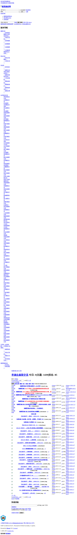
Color (14, 508)
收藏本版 (15, 370)
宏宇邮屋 (6, 119)
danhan (67, 407)
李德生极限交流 (26, 24)
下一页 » (14, 495)
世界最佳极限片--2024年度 (33, 386)
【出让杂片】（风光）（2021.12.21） (30, 466)
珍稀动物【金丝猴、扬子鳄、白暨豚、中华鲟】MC (30, 419)
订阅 (20, 370)
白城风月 (6, 205)
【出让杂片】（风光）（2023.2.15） (30, 416)
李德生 (16, 379)
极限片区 (3, 31)
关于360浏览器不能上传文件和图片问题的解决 (37, 401)
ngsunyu (54, 395)
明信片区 (3, 56)
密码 (2, 11)
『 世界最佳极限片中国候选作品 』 (7, 34)
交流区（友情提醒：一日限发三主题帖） (5, 346)
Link (20, 508)
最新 (21, 383)
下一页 (29, 380)
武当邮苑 (6, 103)
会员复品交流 (17, 24)
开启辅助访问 (4, 3)
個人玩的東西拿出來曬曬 (32, 411)
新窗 (13, 383)
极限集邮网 (8, 16)
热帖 (27, 383)
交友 (27, 22)
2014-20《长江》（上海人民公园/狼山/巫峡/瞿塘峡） (30, 428)
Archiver (10, 523)
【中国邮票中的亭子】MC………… (28, 475)
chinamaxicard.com (18, 523)
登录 (26, 509)
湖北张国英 (69, 388)
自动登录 (23, 10)
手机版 (6, 523)
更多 (33, 383)
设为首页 (3, 1)
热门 (24, 383)
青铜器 (5, 235)
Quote (22, 508)
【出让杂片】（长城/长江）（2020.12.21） (30, 434)
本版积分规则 (15, 512)
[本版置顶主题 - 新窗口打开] (14, 406)
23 (62, 411)
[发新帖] (17, 382)
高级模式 (14, 507)
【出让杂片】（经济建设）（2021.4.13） (30, 472)
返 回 (13, 382)
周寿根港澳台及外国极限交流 (7, 319)
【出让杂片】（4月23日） (29, 493)
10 (17, 380)
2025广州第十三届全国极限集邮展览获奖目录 (37, 388)
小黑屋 (2, 523)
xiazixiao (68, 404)
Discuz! (8, 528)
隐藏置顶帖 (23, 386)
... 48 (19, 380)
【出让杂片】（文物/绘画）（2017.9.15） (29, 454)
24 (62, 451)
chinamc (54, 385)
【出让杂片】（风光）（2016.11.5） (30, 481)
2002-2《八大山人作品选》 (30, 445)
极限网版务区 (4, 363)
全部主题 (16, 383)
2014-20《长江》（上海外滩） (29, 439)
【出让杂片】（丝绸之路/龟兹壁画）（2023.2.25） (30, 442)
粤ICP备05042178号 (29, 523)
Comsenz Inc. (10, 531)
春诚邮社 (6, 322)
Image (17, 508)
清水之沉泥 (69, 398)
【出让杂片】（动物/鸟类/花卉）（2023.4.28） (30, 463)
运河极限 (6, 152)
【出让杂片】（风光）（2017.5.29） (30, 484)
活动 (24, 22)
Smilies (29, 508)
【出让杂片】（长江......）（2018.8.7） (30, 431)
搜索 (16, 22)
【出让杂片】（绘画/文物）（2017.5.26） (29, 437)
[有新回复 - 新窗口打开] (12, 416)
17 (62, 478)
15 (62, 457)
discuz (30, 22)
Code (26, 508)
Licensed (15, 528)
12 (62, 434)
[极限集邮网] (6, 6)
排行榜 (7, 17)
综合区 (2, 65)
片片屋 (5, 265)
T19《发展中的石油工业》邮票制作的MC (30, 490)
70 (62, 395)
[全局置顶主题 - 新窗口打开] (14, 387)
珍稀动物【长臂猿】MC (30, 422)
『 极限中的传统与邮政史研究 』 (7, 71)
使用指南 (6, 19)
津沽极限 (6, 111)
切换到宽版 (11, 3)
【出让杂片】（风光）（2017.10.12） (29, 478)
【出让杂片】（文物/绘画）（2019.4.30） (29, 457)
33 (62, 439)
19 (62, 437)
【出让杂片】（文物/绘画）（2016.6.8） (29, 451)
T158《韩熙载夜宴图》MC (29, 448)
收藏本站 (7, 1)
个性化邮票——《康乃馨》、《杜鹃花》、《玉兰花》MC (33, 486)
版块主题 (33, 414)
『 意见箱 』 (7, 364)
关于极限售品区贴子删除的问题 (36, 398)
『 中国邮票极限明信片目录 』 (7, 52)
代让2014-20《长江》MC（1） (30, 425)
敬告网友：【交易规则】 (37, 408)
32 (62, 493)
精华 (30, 383)
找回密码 (28, 10)
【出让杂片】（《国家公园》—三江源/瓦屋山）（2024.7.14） (33, 469)
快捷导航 (3, 13)
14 (62, 405)
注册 (27, 11)
